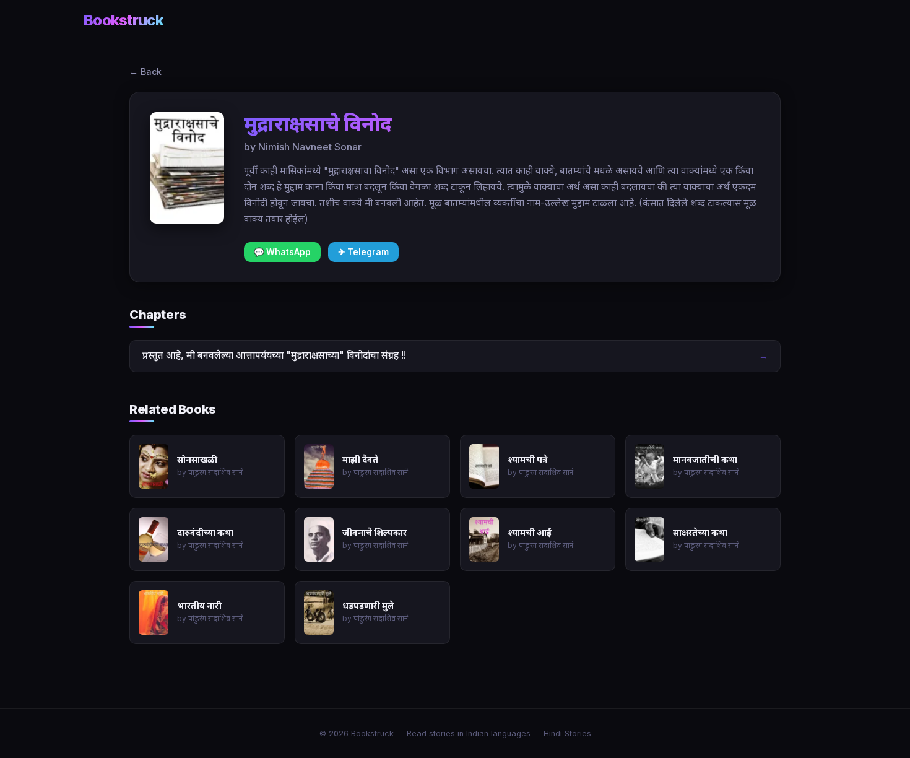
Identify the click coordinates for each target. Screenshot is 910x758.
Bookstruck (123, 20)
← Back (145, 71)
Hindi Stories (567, 733)
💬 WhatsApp (282, 252)
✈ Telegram (363, 252)
